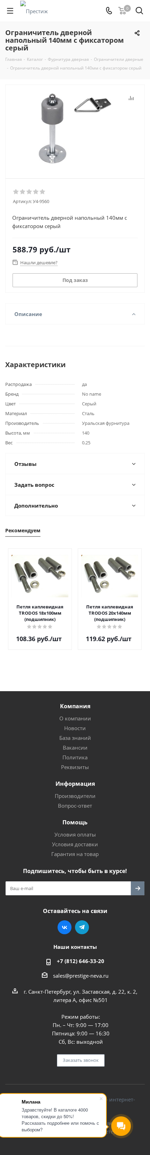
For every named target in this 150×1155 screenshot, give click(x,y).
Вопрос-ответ (75, 805)
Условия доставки (75, 844)
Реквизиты (75, 767)
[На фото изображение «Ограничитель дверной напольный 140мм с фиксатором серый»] (75, 128)
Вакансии (75, 747)
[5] (42, 192)
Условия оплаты (75, 834)
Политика (75, 757)
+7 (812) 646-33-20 (80, 961)
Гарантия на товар (75, 853)
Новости (75, 728)
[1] (16, 192)
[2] (23, 192)
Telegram (82, 927)
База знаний (75, 737)
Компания (75, 706)
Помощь (75, 822)
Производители (75, 795)
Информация (75, 784)
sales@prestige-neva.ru (80, 975)
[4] (36, 192)
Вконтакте (65, 927)
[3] (29, 192)
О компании (75, 718)
